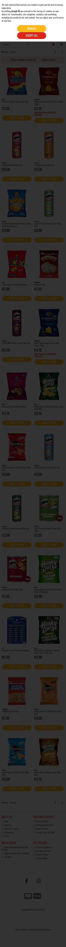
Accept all (32, 35)
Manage (31, 28)
